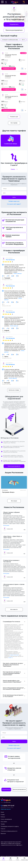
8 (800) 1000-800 (14, 655)
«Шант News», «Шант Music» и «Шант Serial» (12, 537)
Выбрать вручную (14, 201)
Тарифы (3, 824)
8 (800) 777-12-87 (8, 805)
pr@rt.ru (10, 657)
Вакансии (3, 833)
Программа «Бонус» (8, 492)
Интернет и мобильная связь (10, 39)
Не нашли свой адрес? (14, 204)
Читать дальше (17, 273)
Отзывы (3, 814)
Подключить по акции (8, 68)
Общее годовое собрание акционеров (11, 513)
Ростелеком (10, 260)
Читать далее (6, 525)
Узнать (13, 169)
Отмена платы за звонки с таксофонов (11, 561)
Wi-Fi (23, 39)
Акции (2, 812)
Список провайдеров (6, 819)
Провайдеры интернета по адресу (10, 826)
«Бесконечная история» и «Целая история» (13, 585)
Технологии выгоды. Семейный (10, 76)
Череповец (14, 3)
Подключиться (6, 789)
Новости (3, 828)
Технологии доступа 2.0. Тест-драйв (11, 97)
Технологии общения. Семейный (11, 55)
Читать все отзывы (13, 390)
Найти (14, 197)
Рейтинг (3, 817)
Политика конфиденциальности (9, 831)
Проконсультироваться (14, 30)
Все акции (14, 501)
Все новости (14, 609)
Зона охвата (4, 821)
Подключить (14, 24)
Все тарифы (14, 123)
